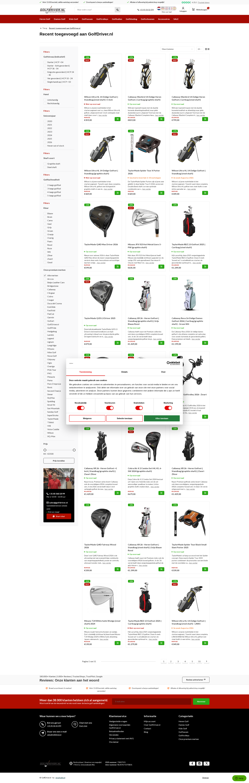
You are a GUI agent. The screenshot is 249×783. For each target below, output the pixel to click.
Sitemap (205, 778)
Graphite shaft (53, 163)
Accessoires (164, 19)
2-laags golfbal (54, 185)
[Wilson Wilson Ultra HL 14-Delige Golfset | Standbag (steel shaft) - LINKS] (189, 597)
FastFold (51, 310)
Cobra (50, 296)
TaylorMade (52, 419)
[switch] (110, 408)
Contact (147, 728)
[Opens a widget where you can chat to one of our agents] (239, 778)
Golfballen (117, 19)
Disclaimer (114, 742)
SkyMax (51, 398)
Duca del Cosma (54, 303)
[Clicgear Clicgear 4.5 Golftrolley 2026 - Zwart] (189, 371)
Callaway (51, 289)
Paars (49, 241)
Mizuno (50, 349)
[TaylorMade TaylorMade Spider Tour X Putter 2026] (146, 147)
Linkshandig (52, 100)
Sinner (50, 394)
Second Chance (54, 391)
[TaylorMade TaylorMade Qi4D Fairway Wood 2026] (102, 521)
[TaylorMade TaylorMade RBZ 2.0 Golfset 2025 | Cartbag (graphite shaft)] (146, 597)
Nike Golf (51, 352)
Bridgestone (52, 286)
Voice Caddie (53, 429)
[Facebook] (192, 764)
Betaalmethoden (116, 731)
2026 (49, 142)
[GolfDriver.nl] (55, 10)
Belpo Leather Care (55, 282)
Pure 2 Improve (54, 384)
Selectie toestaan (124, 418)
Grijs (49, 227)
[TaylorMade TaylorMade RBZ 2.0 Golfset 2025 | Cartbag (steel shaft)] (189, 221)
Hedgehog (52, 331)
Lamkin (50, 335)
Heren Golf (45, 19)
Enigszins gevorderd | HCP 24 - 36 (60, 73)
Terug (44, 28)
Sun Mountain (53, 408)
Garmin (50, 317)
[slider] (45, 450)
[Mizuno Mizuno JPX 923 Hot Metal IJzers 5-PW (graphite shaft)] (146, 221)
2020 (49, 121)
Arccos (50, 279)
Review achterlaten (194, 680)
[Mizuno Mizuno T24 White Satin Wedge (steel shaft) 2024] (102, 597)
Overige (51, 366)
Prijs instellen (59, 461)
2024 (49, 135)
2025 (49, 138)
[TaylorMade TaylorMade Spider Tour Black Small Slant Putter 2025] (189, 521)
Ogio (49, 363)
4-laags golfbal (54, 192)
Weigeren (87, 418)
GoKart (50, 321)
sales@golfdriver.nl (58, 502)
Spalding (51, 401)
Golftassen (87, 19)
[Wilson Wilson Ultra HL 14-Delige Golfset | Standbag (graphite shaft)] (102, 147)
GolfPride (51, 328)
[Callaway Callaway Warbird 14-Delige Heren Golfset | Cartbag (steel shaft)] (189, 74)
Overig (50, 238)
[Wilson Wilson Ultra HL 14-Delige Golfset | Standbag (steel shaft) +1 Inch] (102, 74)
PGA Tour (51, 370)
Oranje (50, 234)
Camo (50, 220)
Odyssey (51, 359)
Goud (49, 262)
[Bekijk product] (117, 119)
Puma (49, 380)
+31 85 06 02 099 (147, 10)
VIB (49, 426)
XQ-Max (51, 436)
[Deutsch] (162, 8)
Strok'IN (51, 405)
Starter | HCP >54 (55, 62)
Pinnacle (51, 377)
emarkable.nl (60, 778)
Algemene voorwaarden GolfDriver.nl (119, 726)
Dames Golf (59, 19)
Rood (49, 245)
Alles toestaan (161, 418)
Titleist (50, 422)
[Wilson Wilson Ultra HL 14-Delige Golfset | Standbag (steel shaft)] (189, 147)
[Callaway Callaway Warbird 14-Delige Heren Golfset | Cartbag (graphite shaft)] (146, 74)
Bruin (49, 217)
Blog (146, 732)
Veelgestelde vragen (118, 721)
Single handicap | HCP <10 (59, 82)
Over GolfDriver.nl (152, 725)
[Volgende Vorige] (206, 661)
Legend (50, 338)
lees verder (103, 115)
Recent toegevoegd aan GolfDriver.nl (64, 28)
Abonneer (201, 701)
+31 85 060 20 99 (57, 493)
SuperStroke (52, 415)
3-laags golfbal (54, 188)
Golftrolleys (102, 19)
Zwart (50, 259)
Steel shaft (52, 167)
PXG (49, 373)
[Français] (170, 8)
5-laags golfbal (54, 195)
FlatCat (50, 314)
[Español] (174, 8)
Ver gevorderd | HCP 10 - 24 (60, 78)
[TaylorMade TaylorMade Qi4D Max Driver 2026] (102, 221)
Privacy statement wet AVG (121, 738)
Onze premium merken (189, 739)
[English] (166, 8)
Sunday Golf (52, 412)
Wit (49, 252)
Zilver (50, 255)
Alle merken (52, 275)
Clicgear (51, 293)
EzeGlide (51, 307)
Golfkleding (131, 19)
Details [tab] (124, 372)
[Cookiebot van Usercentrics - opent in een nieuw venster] (168, 363)
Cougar (50, 300)
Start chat (60, 516)
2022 (49, 128)
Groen (50, 231)
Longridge (51, 345)
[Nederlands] (159, 8)
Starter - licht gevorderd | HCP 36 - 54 (58, 67)
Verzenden (114, 735)
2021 (49, 124)
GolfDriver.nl (53, 324)
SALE (176, 19)
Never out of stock (55, 145)
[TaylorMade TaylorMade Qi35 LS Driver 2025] (102, 295)
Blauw (50, 213)
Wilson (50, 433)
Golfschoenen (147, 19)
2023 (49, 131)
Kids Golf (73, 19)
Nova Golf (52, 356)
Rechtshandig (53, 103)
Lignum (50, 342)
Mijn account (149, 721)
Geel (49, 224)
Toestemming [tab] (85, 372)
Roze (49, 248)
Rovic (49, 387)
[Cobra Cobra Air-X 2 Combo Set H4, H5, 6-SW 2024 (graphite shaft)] (146, 445)
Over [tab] (163, 372)
